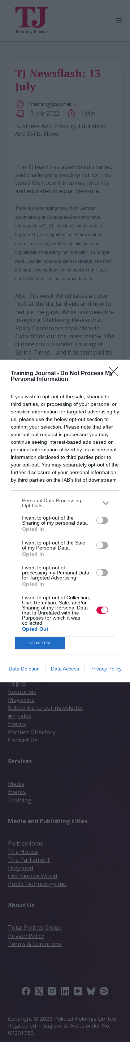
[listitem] (65, 503)
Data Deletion (24, 669)
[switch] (102, 520)
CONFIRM (40, 643)
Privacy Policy (106, 669)
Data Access (65, 669)
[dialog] (65, 521)
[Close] (116, 374)
